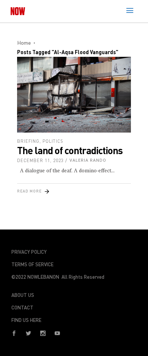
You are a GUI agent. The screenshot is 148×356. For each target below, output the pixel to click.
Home (24, 42)
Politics (53, 141)
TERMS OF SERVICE (32, 264)
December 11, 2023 (40, 160)
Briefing (28, 141)
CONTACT (22, 307)
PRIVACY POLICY (29, 252)
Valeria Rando (87, 160)
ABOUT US (22, 295)
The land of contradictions (70, 150)
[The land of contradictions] (74, 95)
